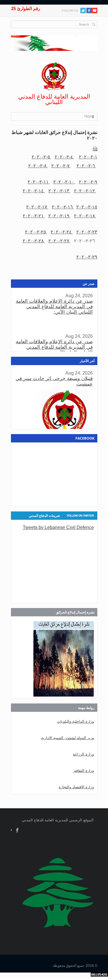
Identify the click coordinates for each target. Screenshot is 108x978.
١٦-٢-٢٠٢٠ (63, 206)
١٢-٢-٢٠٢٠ (85, 190)
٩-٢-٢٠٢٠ (88, 181)
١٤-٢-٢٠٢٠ (34, 190)
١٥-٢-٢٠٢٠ (86, 206)
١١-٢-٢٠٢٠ (39, 181)
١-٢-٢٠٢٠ (88, 156)
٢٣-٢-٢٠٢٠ (86, 231)
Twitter (83, 10)
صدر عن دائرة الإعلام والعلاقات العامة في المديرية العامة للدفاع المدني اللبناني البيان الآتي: (54, 306)
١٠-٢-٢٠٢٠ (64, 181)
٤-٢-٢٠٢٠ (64, 156)
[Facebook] (89, 10)
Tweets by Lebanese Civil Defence (58, 527)
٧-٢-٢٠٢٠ (61, 165)
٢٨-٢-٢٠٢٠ (34, 240)
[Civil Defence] (54, 76)
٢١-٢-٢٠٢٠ (34, 215)
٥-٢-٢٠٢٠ (41, 156)
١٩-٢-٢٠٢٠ (59, 215)
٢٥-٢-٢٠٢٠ (36, 231)
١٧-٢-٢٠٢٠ (37, 206)
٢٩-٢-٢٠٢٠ (86, 256)
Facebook (17, 830)
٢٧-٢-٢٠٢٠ (59, 240)
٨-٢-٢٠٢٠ (38, 165)
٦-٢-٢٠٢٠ (86, 165)
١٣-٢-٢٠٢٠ (59, 190)
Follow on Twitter (80, 515)
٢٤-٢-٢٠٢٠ (62, 231)
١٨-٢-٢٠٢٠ (85, 215)
